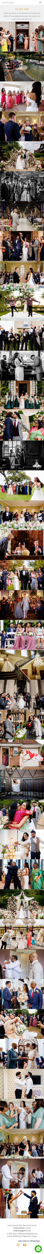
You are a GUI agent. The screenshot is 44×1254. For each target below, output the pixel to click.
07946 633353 (18, 1228)
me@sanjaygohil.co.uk (22, 1230)
